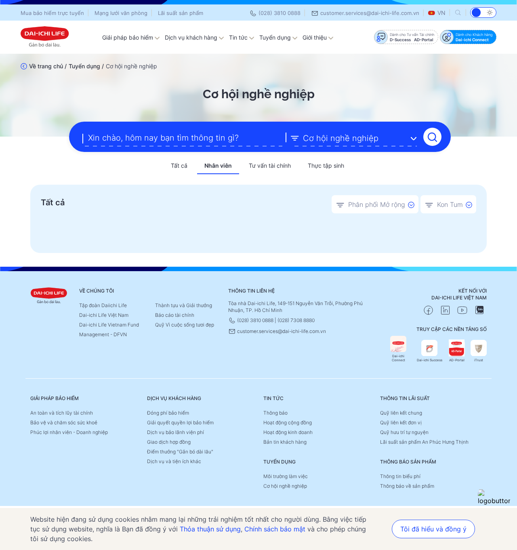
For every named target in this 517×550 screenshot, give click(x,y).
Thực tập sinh (326, 165)
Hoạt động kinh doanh (288, 432)
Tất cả (179, 165)
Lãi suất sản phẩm (180, 13)
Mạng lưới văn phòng (121, 13)
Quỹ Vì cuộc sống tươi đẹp (184, 325)
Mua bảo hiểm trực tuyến (52, 13)
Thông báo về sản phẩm (407, 486)
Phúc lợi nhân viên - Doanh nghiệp (69, 432)
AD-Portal (456, 360)
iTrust (478, 360)
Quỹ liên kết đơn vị (401, 422)
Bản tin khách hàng (285, 442)
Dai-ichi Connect (398, 358)
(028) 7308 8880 (296, 320)
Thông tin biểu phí (400, 476)
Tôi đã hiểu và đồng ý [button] (433, 529)
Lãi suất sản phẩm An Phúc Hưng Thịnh (424, 442)
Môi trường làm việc (285, 476)
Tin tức (239, 37)
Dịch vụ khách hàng (192, 37)
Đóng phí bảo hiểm (168, 413)
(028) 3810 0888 (279, 13)
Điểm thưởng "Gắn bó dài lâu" (180, 452)
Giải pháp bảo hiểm (128, 37)
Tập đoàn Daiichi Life (103, 305)
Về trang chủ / (48, 66)
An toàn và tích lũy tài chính (61, 413)
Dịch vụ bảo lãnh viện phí (175, 432)
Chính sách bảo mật (274, 529)
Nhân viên (218, 165)
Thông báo (275, 413)
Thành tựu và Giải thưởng (183, 305)
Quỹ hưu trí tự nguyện (404, 432)
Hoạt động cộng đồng (287, 422)
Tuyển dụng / (86, 66)
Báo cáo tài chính (174, 315)
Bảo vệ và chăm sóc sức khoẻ (63, 422)
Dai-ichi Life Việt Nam (103, 315)
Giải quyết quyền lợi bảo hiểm (180, 422)
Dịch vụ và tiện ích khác (174, 461)
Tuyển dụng (275, 37)
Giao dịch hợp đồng (169, 442)
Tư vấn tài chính (270, 165)
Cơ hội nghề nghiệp (285, 486)
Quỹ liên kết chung (401, 413)
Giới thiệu (315, 37)
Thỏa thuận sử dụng (210, 529)
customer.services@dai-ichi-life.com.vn (369, 13)
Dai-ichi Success (429, 360)
